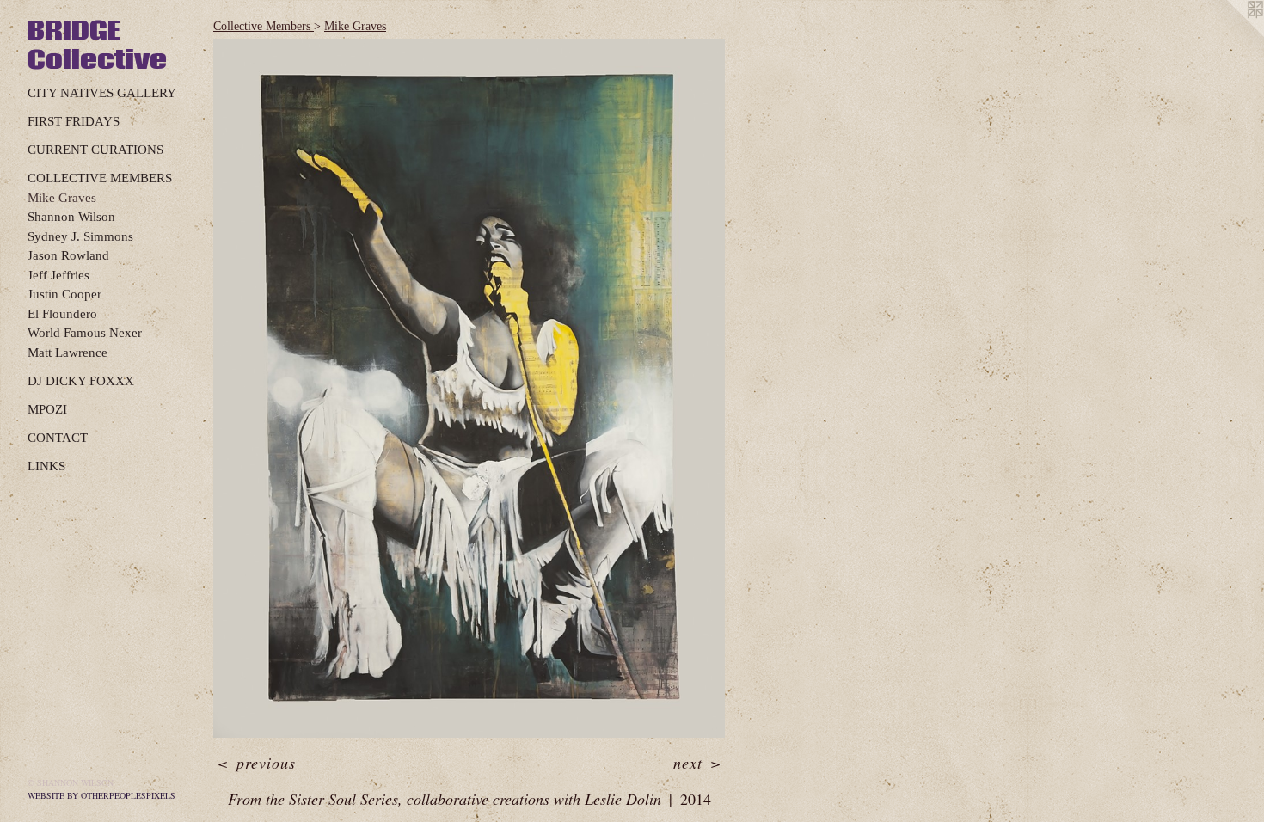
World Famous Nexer (85, 333)
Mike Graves (62, 198)
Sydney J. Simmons (80, 236)
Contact (58, 438)
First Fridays (74, 121)
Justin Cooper (64, 294)
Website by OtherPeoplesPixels (101, 795)
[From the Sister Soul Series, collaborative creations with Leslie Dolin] (469, 388)
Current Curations (95, 149)
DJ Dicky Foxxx (81, 381)
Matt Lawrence (67, 352)
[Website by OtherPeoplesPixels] (1229, 34)
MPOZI (47, 409)
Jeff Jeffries (58, 275)
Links (46, 466)
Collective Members (100, 178)
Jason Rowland (68, 255)
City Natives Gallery (102, 93)
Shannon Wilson (71, 217)
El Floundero (62, 314)
